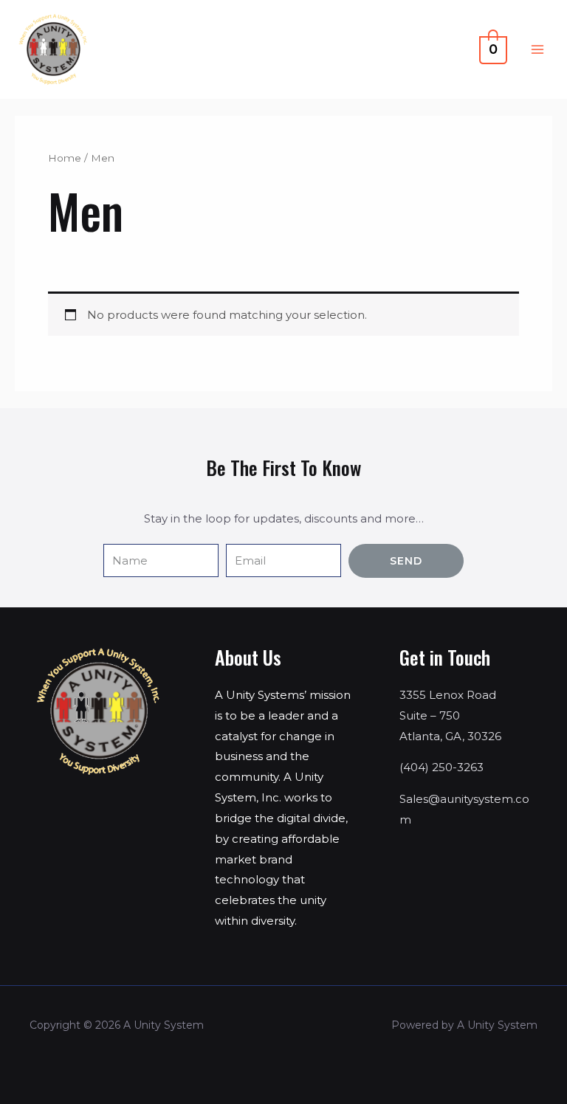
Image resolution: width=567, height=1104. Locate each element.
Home (64, 158)
